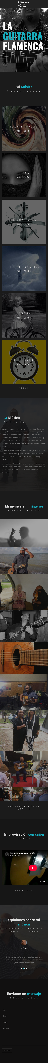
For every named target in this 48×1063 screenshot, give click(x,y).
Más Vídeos (24, 890)
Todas (24, 388)
